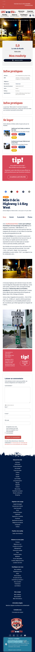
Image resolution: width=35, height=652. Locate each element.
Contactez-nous (29, 5)
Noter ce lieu (17, 51)
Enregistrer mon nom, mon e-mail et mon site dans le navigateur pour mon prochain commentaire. (12, 430)
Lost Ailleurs (17, 585)
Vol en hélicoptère (17, 558)
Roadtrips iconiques (17, 491)
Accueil (4, 20)
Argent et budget (17, 504)
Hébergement (17, 548)
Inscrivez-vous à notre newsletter (22, 3)
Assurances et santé (17, 506)
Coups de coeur (17, 470)
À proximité (20, 217)
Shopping (17, 495)
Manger (17, 482)
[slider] (10, 405)
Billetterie (17, 556)
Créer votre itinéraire (18, 533)
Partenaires (17, 583)
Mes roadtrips (17, 594)
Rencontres (17, 489)
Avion (17, 510)
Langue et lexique (17, 512)
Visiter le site (18, 83)
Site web (7, 420)
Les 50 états (17, 478)
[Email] (23, 191)
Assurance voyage (17, 550)
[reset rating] (5, 405)
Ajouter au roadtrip (18, 60)
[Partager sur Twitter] (12, 192)
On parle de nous (17, 577)
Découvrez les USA (12, 20)
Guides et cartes (18, 554)
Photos (30, 217)
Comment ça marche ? (17, 579)
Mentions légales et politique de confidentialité (17, 605)
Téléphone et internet (17, 522)
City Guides (17, 468)
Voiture (17, 526)
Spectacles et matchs (17, 520)
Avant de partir (17, 508)
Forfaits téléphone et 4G (17, 560)
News (17, 573)
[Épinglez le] (17, 191)
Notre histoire (17, 575)
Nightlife (17, 484)
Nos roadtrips (17, 569)
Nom (6, 407)
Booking (14, 134)
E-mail (7, 413)
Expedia (14, 137)
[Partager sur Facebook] (6, 191)
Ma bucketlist (17, 596)
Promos (17, 542)
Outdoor (17, 486)
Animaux (17, 462)
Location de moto (17, 562)
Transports (17, 524)
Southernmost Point (12, 224)
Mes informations (17, 598)
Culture (17, 472)
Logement (17, 514)
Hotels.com (21, 134)
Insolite (17, 476)
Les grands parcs (17, 480)
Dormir (11, 217)
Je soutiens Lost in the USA (25, 363)
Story (4, 217)
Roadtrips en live (17, 571)
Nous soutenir (17, 581)
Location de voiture (17, 546)
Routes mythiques (17, 493)
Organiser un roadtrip (17, 516)
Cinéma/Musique (17, 466)
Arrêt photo (17, 464)
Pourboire (17, 518)
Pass (17, 552)
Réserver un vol (17, 544)
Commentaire (8, 385)
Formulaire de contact (17, 612)
